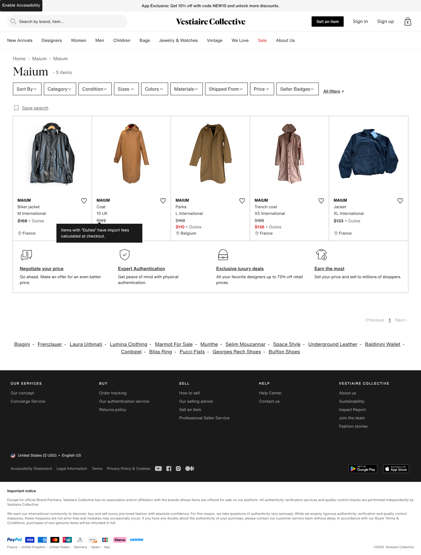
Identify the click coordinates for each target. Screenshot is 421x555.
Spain (95, 547)
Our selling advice (196, 401)
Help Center (270, 393)
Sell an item (327, 21)
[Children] (135, 40)
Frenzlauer (50, 344)
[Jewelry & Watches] (202, 40)
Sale (262, 40)
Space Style (287, 344)
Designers (52, 40)
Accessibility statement (31, 468)
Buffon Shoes (284, 351)
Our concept (22, 393)
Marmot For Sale (174, 344)
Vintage (214, 40)
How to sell (189, 393)
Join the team (352, 418)
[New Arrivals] (37, 40)
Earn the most (329, 268)
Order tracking (113, 393)
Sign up (385, 21)
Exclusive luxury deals (240, 268)
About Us (285, 40)
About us (347, 393)
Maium (39, 58)
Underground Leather (332, 344)
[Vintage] (227, 40)
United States (60, 547)
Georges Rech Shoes (237, 351)
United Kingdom (33, 547)
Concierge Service (28, 401)
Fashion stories (353, 426)
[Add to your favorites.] (83, 200)
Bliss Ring (160, 351)
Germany (80, 547)
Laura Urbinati (86, 344)
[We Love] (253, 40)
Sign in (360, 21)
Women (78, 40)
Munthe (209, 344)
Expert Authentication (141, 268)
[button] (408, 21)
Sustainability (352, 401)
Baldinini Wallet (382, 344)
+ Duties (36, 221)
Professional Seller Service (204, 418)
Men (99, 40)
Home (19, 58)
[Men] (109, 40)
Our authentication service (124, 401)
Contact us (269, 401)
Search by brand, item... (41, 21)
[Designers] (66, 40)
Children (122, 40)
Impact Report (352, 410)
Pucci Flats (192, 351)
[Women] (90, 40)
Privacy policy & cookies (128, 468)
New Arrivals (19, 40)
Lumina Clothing (128, 344)
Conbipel (131, 351)
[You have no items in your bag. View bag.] (408, 21)
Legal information (71, 468)
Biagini (22, 344)
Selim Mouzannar (245, 344)
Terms (97, 468)
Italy (107, 547)
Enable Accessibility (21, 5)
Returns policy (112, 410)
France (12, 547)
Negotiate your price (42, 268)
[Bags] (154, 40)
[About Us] (299, 40)
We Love (240, 40)
